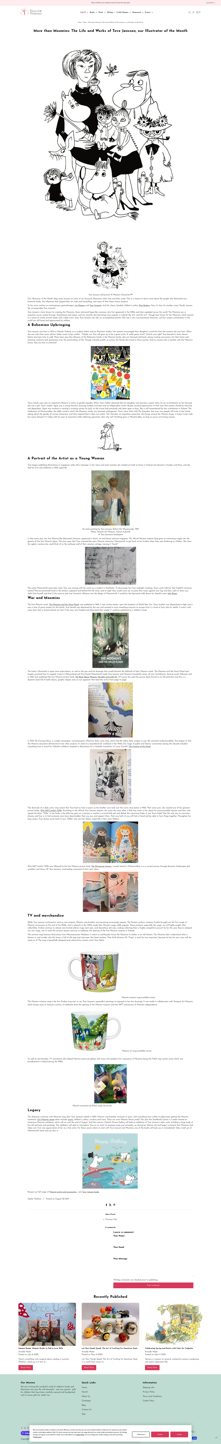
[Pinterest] (28, 1428)
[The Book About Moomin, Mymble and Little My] (110, 737)
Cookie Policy (148, 1401)
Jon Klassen (80, 306)
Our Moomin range (45, 1120)
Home (80, 22)
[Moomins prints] (110, 372)
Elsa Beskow (144, 306)
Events (148, 12)
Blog (84, 1405)
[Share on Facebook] (107, 1206)
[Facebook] (22, 1428)
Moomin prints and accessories (62, 1192)
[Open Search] (190, 12)
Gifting (110, 12)
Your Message (120, 1259)
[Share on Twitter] (110, 1206)
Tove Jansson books (90, 1192)
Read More (26, 1368)
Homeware (137, 12)
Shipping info (148, 1388)
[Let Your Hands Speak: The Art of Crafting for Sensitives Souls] (110, 1324)
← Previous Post (110, 1219)
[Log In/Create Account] (193, 12)
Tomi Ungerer (95, 306)
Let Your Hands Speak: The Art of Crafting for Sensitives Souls (109, 1348)
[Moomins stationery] (110, 1188)
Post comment (153, 1285)
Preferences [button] (37, 1437)
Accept (179, 1434)
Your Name (119, 1236)
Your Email (118, 1247)
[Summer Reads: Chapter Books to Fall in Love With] (47, 1324)
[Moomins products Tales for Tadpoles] (110, 265)
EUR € (211, 3)
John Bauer (172, 594)
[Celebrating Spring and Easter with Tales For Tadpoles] (174, 1324)
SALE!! (83, 12)
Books (92, 12)
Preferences (141, 1434)
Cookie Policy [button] (80, 1435)
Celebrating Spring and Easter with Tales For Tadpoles (169, 1348)
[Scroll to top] (216, 1437)
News (85, 22)
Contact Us (87, 1410)
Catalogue (86, 1401)
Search (85, 1392)
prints (70, 1120)
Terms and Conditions (152, 1396)
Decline (160, 1434)
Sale (84, 1414)
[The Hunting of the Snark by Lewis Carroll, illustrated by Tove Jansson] (110, 804)
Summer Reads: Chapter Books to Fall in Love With (40, 1348)
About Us (86, 1396)
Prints (101, 12)
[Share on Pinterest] (114, 1206)
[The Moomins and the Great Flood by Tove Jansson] (110, 667)
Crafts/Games (123, 12)
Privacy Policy (149, 1392)
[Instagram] (24, 1428)
